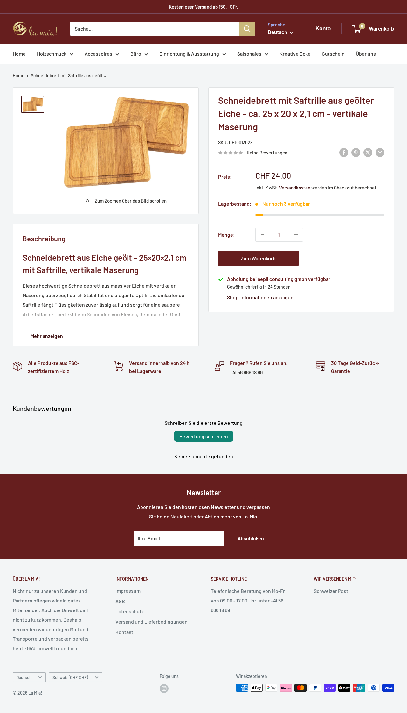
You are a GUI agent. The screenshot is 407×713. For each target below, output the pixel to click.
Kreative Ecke (295, 54)
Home (19, 54)
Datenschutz (129, 611)
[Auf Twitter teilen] (367, 152)
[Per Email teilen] (380, 152)
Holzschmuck (51, 54)
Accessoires (98, 54)
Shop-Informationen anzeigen (260, 297)
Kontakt (124, 632)
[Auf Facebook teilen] (343, 152)
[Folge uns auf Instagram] (164, 688)
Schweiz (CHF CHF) (70, 677)
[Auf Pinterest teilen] (355, 152)
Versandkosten (294, 187)
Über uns (366, 54)
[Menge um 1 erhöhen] (296, 234)
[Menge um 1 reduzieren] (262, 234)
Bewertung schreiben (203, 436)
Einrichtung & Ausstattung (189, 54)
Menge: (226, 235)
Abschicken (251, 538)
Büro (135, 54)
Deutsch (23, 677)
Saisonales (249, 54)
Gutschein (333, 54)
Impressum (128, 591)
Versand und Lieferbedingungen (151, 621)
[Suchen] (247, 29)
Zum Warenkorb (258, 258)
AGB (120, 601)
